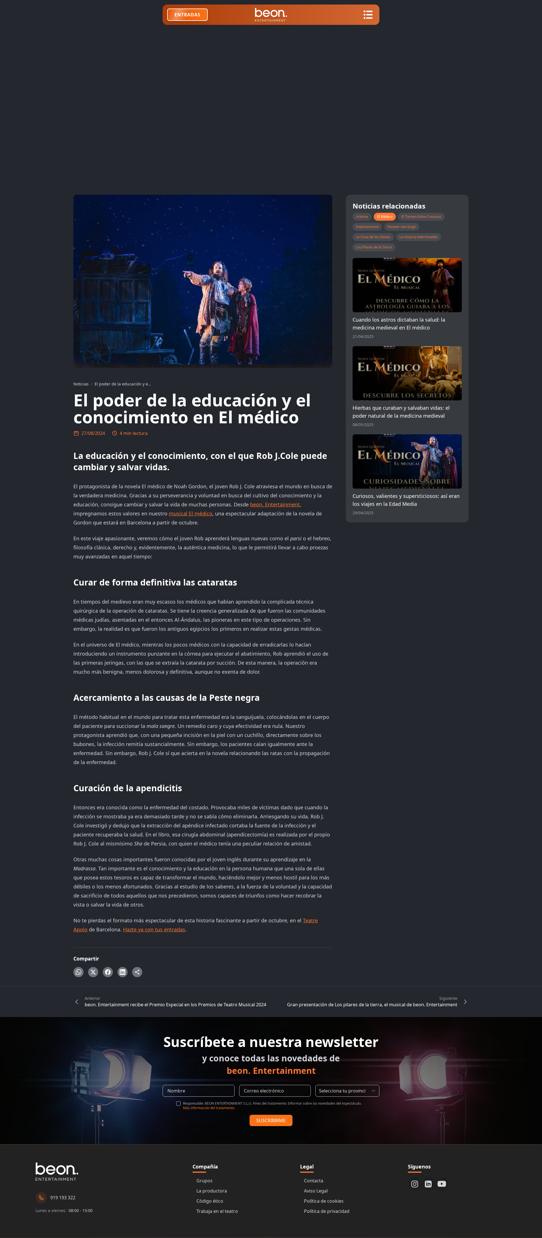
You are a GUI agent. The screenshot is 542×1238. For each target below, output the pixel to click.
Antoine (362, 216)
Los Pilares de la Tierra (374, 247)
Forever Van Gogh (402, 226)
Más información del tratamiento (209, 1107)
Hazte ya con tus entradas (154, 929)
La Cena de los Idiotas (373, 237)
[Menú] (368, 14)
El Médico (384, 216)
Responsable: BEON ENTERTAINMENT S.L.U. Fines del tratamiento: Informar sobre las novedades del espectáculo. (272, 1105)
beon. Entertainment (275, 504)
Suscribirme (271, 1120)
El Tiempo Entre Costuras (421, 216)
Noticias (81, 384)
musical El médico (190, 513)
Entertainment (367, 226)
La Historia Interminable (418, 237)
